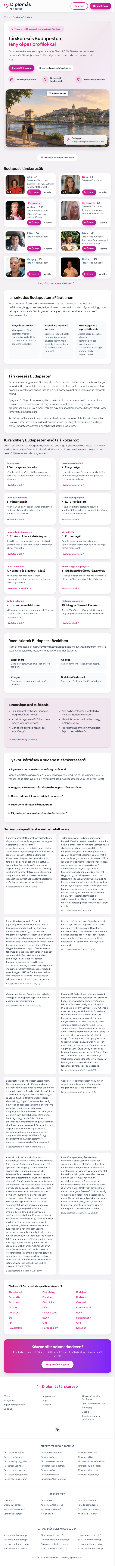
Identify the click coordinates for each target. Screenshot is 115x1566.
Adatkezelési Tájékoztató (92, 1420)
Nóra (85, 176)
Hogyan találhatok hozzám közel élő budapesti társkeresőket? (46, 791)
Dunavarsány (49, 1330)
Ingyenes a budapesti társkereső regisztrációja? (38, 769)
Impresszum (48, 1413)
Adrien (31, 207)
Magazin (46, 1422)
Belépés (79, 5)
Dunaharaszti (82, 1324)
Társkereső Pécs (48, 1474)
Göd (44, 1340)
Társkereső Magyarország (52, 1496)
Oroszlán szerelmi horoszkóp (54, 1557)
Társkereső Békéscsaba (88, 1483)
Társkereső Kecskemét (51, 1478)
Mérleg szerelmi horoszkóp (17, 1561)
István (85, 233)
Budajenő (80, 1309)
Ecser (78, 1330)
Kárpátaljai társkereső (14, 1526)
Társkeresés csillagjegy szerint (56, 1546)
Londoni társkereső (13, 1531)
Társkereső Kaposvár (86, 1487)
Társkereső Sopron (49, 1492)
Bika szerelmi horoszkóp (52, 1552)
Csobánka (47, 1319)
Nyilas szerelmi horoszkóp (89, 1561)
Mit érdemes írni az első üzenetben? (31, 808)
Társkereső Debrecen (50, 1470)
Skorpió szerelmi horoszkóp (53, 1561)
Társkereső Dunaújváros (15, 1496)
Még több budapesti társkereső (57, 283)
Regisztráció (100, 5)
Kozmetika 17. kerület (86, 1531)
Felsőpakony (82, 1335)
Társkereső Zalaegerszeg (16, 1492)
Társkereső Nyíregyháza (15, 1478)
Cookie (84, 1429)
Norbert (86, 259)
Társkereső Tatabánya (87, 1492)
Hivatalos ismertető (73, 485)
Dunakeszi (14, 1330)
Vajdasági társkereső (50, 1526)
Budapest (14, 1319)
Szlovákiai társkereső (86, 1526)
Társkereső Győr (84, 1474)
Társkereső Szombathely (52, 1483)
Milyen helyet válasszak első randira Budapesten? (39, 817)
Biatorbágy (48, 1309)
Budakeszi (47, 1314)
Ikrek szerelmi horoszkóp (88, 1552)
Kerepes (80, 1345)
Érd (11, 1335)
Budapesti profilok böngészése (55, 68)
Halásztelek (15, 1345)
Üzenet (34, 192)
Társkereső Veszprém (14, 1487)
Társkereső (45, 1518)
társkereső (9, 1518)
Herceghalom (50, 1345)
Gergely (31, 259)
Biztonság (85, 1425)
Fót (10, 1340)
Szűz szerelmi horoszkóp (88, 1557)
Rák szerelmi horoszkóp (15, 1557)
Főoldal (7, 17)
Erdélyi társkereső (13, 1522)
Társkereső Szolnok (13, 1483)
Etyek (45, 1335)
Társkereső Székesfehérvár (89, 1478)
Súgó (44, 1418)
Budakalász (15, 1314)
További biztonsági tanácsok (24, 739)
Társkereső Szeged (13, 1474)
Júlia (29, 176)
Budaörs (79, 1314)
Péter (30, 233)
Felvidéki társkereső (86, 1522)
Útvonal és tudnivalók (19, 588)
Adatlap (48, 192)
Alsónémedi (15, 1309)
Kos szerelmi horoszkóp (15, 1552)
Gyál (77, 1340)
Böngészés (9, 1418)
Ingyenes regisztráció (14, 1422)
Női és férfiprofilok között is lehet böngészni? (37, 799)
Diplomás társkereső (86, 1518)
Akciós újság (46, 1531)
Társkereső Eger (48, 1487)
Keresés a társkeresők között (57, 157)
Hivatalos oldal (15, 485)
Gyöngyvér (88, 202)
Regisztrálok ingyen (21, 68)
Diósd (45, 1324)
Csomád (79, 1319)
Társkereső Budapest (14, 1470)
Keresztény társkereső (51, 1522)
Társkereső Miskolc (85, 1470)
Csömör (13, 1324)
